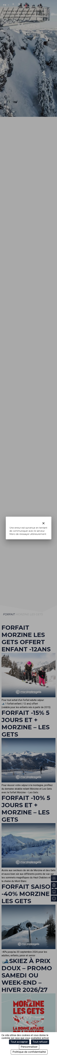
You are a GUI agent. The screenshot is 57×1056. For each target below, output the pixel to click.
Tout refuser (40, 1041)
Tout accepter (19, 1041)
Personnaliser (29, 1046)
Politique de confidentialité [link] (29, 1051)
